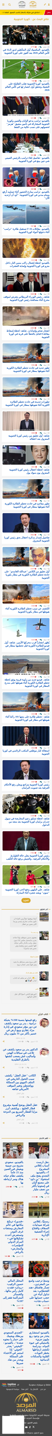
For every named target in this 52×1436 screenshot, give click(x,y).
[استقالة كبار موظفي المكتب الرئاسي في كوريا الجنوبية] (26, 736)
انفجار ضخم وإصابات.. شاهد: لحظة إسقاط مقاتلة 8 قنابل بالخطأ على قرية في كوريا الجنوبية (28, 333)
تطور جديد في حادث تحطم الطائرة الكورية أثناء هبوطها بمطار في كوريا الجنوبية (28, 369)
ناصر (36, 989)
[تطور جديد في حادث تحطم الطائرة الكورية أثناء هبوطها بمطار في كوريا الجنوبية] (26, 353)
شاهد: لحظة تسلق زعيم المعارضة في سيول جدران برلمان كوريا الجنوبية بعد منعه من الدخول (27, 821)
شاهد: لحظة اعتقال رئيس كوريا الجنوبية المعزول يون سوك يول (29, 471)
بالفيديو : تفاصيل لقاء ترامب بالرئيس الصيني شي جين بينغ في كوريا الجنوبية (27, 159)
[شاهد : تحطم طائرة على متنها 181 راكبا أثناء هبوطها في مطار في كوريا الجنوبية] (26, 702)
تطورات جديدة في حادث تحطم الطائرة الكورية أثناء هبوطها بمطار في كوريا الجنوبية (27, 403)
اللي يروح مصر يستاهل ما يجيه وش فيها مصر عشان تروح (25, 963)
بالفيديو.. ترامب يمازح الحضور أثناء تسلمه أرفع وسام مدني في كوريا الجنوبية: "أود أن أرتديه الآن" (26, 194)
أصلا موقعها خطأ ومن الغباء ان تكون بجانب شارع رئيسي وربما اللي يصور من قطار (25, 921)
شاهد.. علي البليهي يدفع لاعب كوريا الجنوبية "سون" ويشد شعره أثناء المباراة (27, 891)
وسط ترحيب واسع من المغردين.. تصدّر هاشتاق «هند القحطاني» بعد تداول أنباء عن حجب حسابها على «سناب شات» (39, 1291)
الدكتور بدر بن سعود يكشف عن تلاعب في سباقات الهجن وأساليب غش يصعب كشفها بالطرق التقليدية (20, 1054)
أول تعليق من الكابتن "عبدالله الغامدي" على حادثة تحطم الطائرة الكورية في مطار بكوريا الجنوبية (26, 574)
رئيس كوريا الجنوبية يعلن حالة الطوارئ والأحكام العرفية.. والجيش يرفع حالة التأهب (27, 857)
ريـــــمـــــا (34, 932)
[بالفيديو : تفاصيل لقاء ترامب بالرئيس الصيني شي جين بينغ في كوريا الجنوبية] (26, 143)
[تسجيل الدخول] (49, 4)
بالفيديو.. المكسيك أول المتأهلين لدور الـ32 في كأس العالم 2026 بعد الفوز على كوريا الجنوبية (26, 51)
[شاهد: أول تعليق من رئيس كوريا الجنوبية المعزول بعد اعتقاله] (26, 421)
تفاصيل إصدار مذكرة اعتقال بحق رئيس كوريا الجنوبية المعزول (26, 539)
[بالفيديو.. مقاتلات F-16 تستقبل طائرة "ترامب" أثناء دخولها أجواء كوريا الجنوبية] (26, 214)
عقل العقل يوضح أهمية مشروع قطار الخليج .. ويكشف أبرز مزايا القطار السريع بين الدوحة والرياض (20, 1110)
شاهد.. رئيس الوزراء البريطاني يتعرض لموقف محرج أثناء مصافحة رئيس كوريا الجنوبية (26, 298)
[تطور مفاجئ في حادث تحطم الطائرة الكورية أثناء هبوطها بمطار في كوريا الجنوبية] (26, 489)
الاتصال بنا (34, 1389)
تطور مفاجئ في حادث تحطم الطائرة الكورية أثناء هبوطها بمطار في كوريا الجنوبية (27, 505)
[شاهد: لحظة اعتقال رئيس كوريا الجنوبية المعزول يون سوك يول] (26, 455)
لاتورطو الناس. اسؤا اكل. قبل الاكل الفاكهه (25, 995)
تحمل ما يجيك (34, 957)
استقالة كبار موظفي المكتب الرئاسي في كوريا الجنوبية (26, 752)
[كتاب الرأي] (45, 4)
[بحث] (9, 5)
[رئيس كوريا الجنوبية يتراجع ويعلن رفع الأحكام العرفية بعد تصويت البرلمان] (26, 770)
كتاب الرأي (43, 1014)
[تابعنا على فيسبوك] (30, 1427)
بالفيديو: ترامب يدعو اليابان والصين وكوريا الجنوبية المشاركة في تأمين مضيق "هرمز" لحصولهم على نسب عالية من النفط (27, 123)
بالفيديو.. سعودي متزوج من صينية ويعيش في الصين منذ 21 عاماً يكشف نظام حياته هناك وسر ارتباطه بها (13, 1172)
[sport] (21, 4)
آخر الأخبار (43, 1144)
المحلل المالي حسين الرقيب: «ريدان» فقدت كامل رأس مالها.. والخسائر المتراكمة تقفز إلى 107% (13, 1291)
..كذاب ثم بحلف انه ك (32, 973)
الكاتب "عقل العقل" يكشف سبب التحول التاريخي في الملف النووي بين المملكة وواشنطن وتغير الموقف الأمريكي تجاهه (20, 1082)
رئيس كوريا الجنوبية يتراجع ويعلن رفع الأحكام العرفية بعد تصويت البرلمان (26, 786)
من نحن (43, 1389)
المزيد (26, 900)
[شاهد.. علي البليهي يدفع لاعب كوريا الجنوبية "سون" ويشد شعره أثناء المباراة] (26, 875)
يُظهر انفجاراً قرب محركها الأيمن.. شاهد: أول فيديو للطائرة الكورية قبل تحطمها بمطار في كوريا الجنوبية (26, 645)
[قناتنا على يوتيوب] (26, 1427)
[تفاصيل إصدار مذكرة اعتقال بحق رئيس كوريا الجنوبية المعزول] (26, 523)
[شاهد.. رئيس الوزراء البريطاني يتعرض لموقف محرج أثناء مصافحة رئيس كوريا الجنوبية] (26, 282)
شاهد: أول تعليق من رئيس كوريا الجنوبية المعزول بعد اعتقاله (28, 437)
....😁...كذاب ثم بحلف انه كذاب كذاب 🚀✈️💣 (25, 979)
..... (37, 913)
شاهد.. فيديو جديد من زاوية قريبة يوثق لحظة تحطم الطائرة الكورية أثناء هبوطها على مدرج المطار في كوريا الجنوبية (27, 682)
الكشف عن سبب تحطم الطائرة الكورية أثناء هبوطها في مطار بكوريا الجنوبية (27, 610)
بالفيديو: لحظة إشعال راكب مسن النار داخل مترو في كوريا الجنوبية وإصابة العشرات (27, 264)
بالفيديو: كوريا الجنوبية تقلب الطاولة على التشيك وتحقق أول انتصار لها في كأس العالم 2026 (27, 86)
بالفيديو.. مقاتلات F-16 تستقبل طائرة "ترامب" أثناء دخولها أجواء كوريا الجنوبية (26, 230)
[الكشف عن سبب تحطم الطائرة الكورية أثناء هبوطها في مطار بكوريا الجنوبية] (26, 594)
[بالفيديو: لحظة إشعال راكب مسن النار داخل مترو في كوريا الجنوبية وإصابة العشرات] (26, 248)
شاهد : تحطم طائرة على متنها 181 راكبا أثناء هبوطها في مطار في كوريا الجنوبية (27, 718)
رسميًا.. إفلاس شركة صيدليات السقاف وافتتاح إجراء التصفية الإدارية (40, 1228)
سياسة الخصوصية (12, 1389)
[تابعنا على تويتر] (33, 1428)
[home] (32, 4)
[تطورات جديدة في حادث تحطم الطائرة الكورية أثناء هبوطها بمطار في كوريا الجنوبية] (26, 387)
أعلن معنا (24, 1389)
